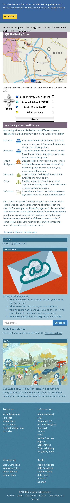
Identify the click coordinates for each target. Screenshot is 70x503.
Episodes (7, 431)
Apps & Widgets (46, 464)
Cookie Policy (58, 7)
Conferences (44, 444)
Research (42, 427)
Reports (42, 441)
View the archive (53, 332)
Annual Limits (9, 474)
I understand (10, 16)
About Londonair (46, 414)
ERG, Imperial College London (38, 492)
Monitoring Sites (11, 468)
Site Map (35, 499)
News (40, 434)
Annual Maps (9, 421)
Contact (10, 495)
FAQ (40, 417)
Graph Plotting (45, 471)
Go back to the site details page (20, 231)
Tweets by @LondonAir (15, 243)
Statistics (42, 478)
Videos (41, 431)
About (20, 495)
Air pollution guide (47, 424)
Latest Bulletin (10, 471)
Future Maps (9, 424)
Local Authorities (11, 464)
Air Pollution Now (11, 414)
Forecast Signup (46, 448)
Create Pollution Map (13, 427)
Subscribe (60, 322)
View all (35, 119)
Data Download (45, 468)
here (59, 316)
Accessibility (30, 495)
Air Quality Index (46, 451)
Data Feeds (43, 474)
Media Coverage (46, 438)
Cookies (42, 495)
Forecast (7, 417)
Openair (42, 481)
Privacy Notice (55, 495)
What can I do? (45, 421)
